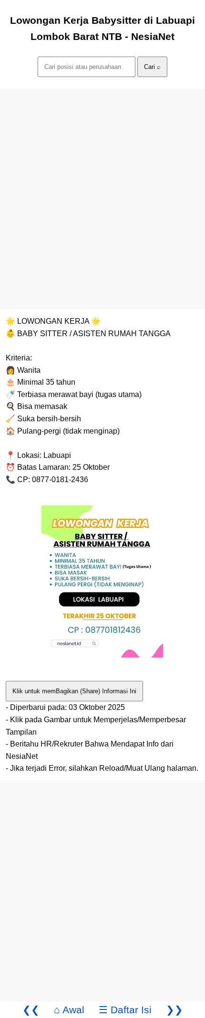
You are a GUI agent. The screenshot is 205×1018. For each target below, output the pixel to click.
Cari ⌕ (152, 66)
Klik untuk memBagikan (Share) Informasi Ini (74, 691)
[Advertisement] (102, 190)
